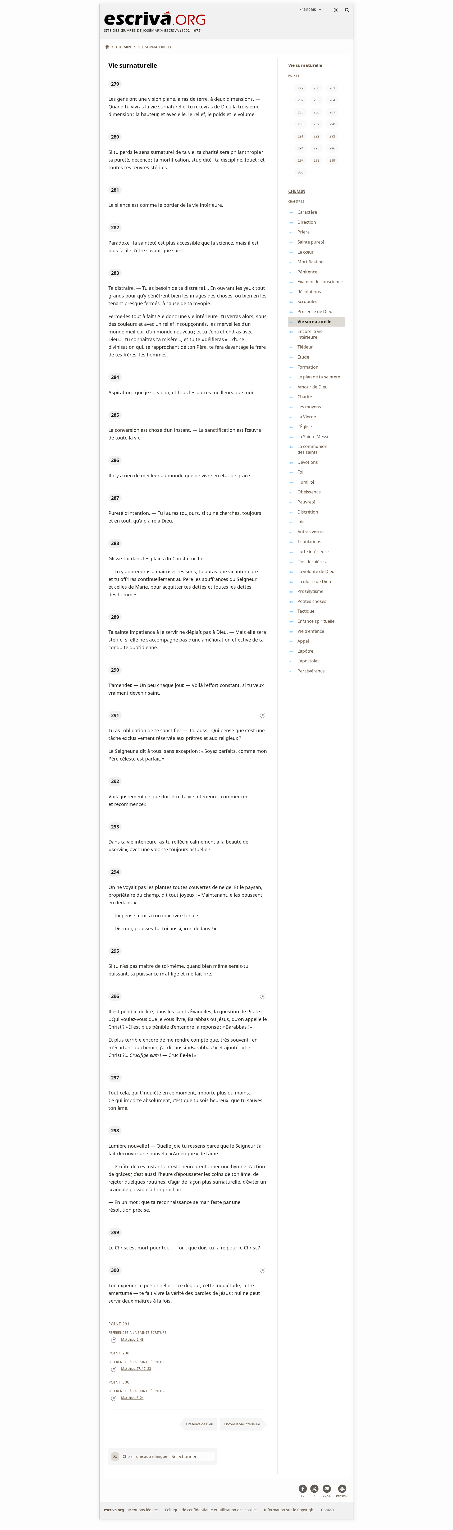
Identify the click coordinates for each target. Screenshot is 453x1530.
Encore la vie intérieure (242, 1424)
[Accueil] (109, 46)
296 (115, 996)
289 (115, 617)
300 (115, 1270)
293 (115, 826)
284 (115, 377)
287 (115, 498)
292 (115, 781)
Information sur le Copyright (289, 1509)
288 (115, 543)
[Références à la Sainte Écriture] (262, 715)
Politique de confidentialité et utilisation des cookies (211, 1509)
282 (115, 227)
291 (115, 715)
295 (115, 951)
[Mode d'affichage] (336, 10)
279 (115, 84)
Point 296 (119, 1352)
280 (115, 137)
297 (115, 1077)
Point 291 (119, 1323)
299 (115, 1232)
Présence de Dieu (199, 1424)
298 (115, 1130)
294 (115, 872)
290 (115, 670)
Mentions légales (143, 1509)
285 (115, 415)
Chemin (296, 191)
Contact (328, 1509)
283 (115, 273)
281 (115, 190)
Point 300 (119, 1382)
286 (115, 460)
